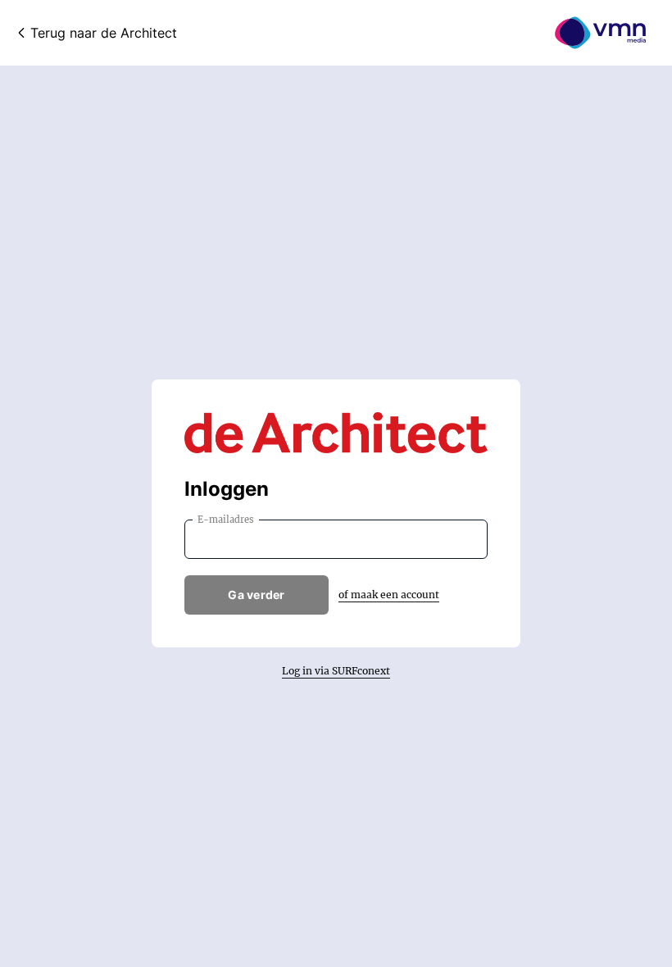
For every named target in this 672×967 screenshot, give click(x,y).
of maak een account (388, 594)
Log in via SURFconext (336, 671)
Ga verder (256, 595)
